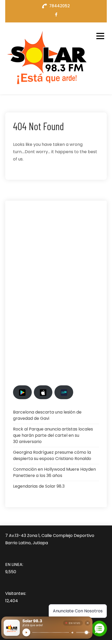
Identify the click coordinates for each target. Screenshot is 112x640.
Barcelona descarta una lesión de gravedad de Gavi (47, 415)
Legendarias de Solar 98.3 (39, 486)
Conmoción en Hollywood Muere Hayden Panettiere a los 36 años (54, 472)
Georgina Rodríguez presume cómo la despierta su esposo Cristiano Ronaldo (52, 455)
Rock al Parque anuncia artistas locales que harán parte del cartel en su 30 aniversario (53, 435)
